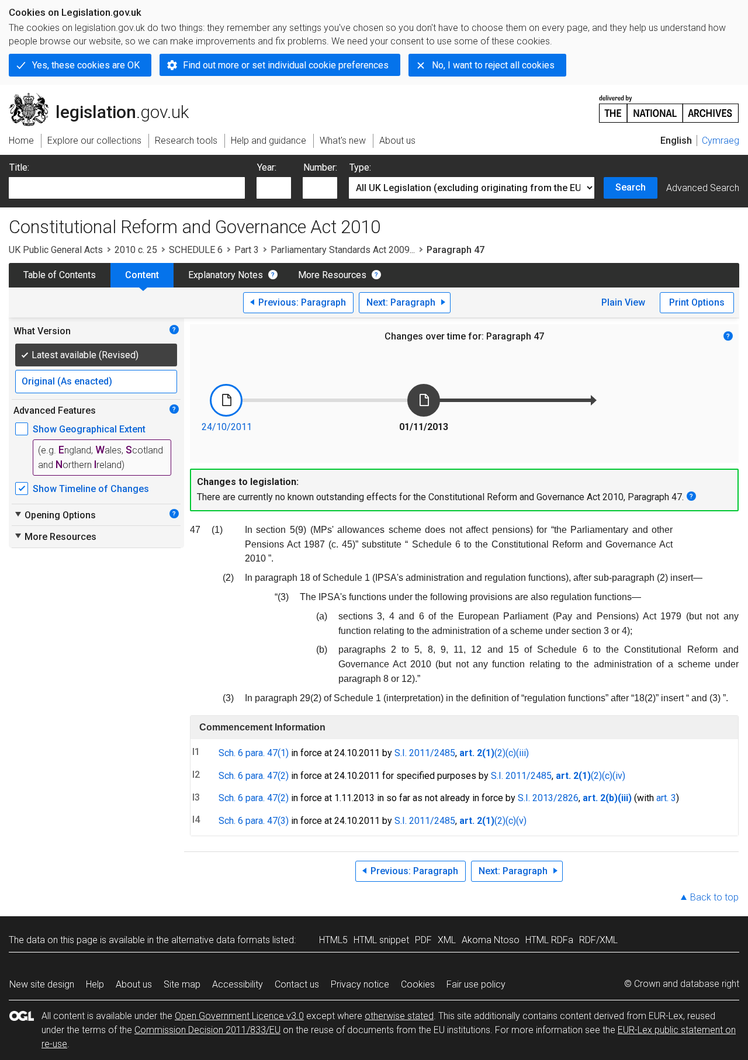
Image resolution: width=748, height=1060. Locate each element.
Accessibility (237, 984)
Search (630, 187)
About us (134, 984)
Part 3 (246, 249)
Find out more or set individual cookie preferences (286, 65)
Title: (19, 167)
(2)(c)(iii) (511, 752)
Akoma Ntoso (491, 939)
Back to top (714, 897)
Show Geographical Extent (89, 429)
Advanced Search (702, 187)
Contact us (297, 984)
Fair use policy (475, 984)
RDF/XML (598, 939)
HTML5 (333, 939)
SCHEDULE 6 (196, 249)
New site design (41, 984)
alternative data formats (220, 939)
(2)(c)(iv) (608, 775)
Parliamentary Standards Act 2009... (343, 249)
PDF (423, 939)
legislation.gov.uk (105, 98)
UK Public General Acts (56, 249)
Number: (320, 167)
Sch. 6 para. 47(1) (254, 752)
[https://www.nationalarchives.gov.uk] (669, 104)
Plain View (623, 302)
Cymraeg (720, 140)
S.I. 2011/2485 (424, 752)
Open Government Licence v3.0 (239, 1015)
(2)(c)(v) (510, 820)
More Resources (332, 274)
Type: (360, 167)
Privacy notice (360, 984)
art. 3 (666, 797)
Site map (182, 984)
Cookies (418, 984)
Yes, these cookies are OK (86, 65)
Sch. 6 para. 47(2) (254, 775)
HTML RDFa (549, 939)
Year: (266, 167)
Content (142, 274)
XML (447, 939)
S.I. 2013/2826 (548, 797)
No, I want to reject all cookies (493, 65)
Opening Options (54, 515)
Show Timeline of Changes (91, 488)
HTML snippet (381, 939)
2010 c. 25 (136, 249)
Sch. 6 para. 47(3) (254, 820)
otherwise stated (399, 1015)
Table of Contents (59, 274)
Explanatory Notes (225, 274)
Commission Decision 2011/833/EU (207, 1029)
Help (95, 984)
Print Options (697, 302)
